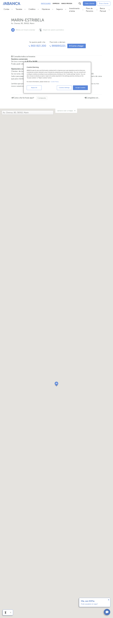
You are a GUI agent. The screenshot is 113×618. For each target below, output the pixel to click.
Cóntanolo (42, 98)
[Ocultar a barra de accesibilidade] (10, 612)
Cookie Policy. (55, 81)
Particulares (46, 3)
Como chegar (77, 46)
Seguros (59, 9)
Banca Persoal (103, 9)
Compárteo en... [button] (93, 98)
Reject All (34, 87)
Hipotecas (46, 9)
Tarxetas (19, 9)
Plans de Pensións (89, 9)
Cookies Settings (64, 87)
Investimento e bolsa (74, 9)
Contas (6, 9)
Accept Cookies (80, 87)
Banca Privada (66, 3)
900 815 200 (38, 45)
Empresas (56, 3)
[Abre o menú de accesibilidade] (5, 612)
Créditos (32, 9)
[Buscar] (80, 3)
